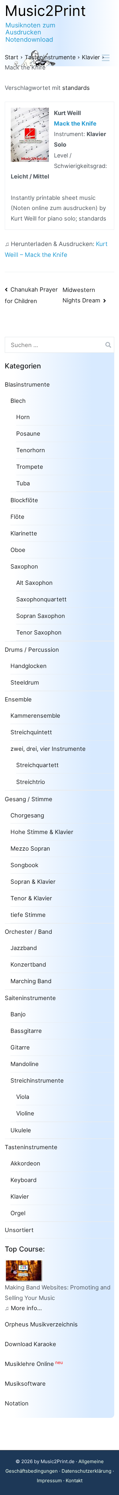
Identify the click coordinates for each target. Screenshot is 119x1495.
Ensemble (18, 699)
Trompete (29, 466)
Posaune (28, 433)
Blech (18, 400)
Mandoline (24, 1063)
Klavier (19, 1196)
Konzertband (28, 964)
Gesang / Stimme (28, 798)
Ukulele (20, 1130)
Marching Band (30, 980)
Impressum (49, 1480)
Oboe (17, 549)
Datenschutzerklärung (86, 1471)
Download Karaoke (30, 1343)
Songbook (24, 864)
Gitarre (20, 1047)
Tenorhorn (30, 450)
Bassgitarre (26, 1030)
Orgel (17, 1212)
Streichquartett (37, 764)
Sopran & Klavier (33, 881)
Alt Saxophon (34, 582)
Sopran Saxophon (40, 615)
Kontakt (74, 1480)
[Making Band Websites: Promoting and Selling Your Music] (26, 1270)
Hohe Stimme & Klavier (41, 831)
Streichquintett (31, 732)
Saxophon (24, 566)
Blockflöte (24, 500)
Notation (17, 1403)
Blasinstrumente (27, 384)
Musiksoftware (25, 1383)
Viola (22, 1096)
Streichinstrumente (37, 1080)
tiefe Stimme (28, 914)
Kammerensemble (35, 715)
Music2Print (45, 10)
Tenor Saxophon (39, 632)
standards (76, 87)
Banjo (18, 1014)
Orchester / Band (28, 931)
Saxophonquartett (41, 599)
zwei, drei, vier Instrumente (48, 748)
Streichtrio (30, 781)
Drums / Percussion (32, 649)
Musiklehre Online (29, 1363)
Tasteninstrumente (31, 1146)
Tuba (23, 483)
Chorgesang (27, 815)
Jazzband (23, 947)
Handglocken (28, 665)
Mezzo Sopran (30, 848)
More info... (26, 1307)
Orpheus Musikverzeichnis (41, 1324)
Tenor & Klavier (31, 898)
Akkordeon (25, 1163)
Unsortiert (19, 1229)
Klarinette (23, 533)
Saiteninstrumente (30, 997)
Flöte (17, 516)
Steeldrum (24, 682)
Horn (23, 416)
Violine (25, 1113)
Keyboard (23, 1179)
